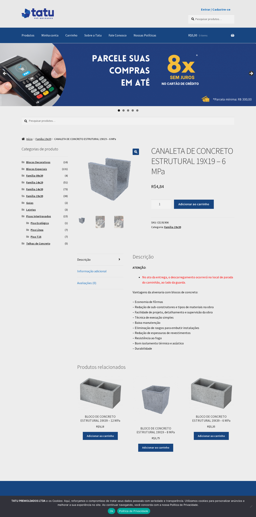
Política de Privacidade (133, 511)
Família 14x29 (34, 182)
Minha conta (49, 35)
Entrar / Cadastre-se (215, 9)
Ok (111, 511)
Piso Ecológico (40, 223)
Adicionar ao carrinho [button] (100, 436)
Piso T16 (36, 236)
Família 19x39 (43, 139)
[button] (136, 152)
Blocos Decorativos (38, 162)
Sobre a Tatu (93, 35)
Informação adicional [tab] (92, 271)
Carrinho (71, 35)
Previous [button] (5, 74)
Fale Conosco (118, 35)
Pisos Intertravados (38, 216)
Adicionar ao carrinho (193, 204)
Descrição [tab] (84, 259)
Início (29, 139)
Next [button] (251, 74)
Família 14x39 (34, 189)
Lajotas (31, 209)
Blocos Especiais (36, 169)
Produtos (28, 35)
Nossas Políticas (145, 35)
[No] (251, 506)
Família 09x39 (34, 175)
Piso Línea (37, 230)
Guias (29, 203)
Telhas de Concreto (38, 243)
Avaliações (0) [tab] (86, 283)
